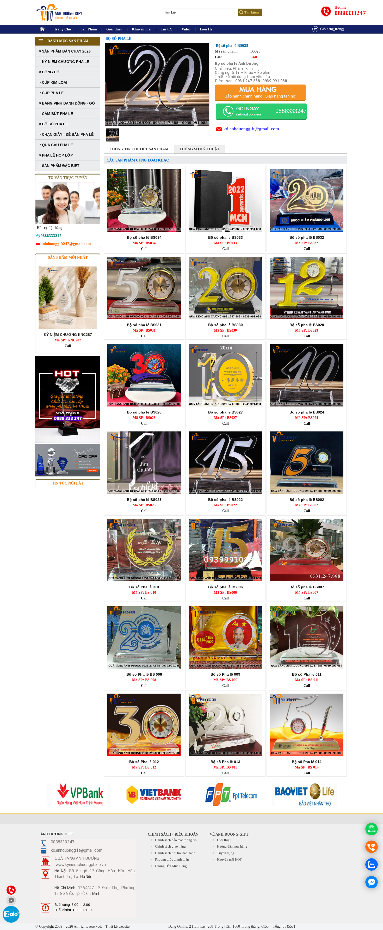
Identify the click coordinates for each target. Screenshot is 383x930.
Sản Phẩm (89, 29)
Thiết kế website (116, 926)
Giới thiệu (114, 29)
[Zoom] (157, 84)
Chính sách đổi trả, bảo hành (175, 853)
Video (186, 29)
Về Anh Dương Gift (229, 834)
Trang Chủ (62, 29)
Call (68, 322)
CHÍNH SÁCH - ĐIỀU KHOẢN (173, 834)
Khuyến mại (141, 29)
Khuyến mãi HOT (229, 859)
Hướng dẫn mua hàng (232, 846)
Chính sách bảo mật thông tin (176, 840)
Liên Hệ (206, 29)
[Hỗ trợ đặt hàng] (38, 236)
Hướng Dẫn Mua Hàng (171, 866)
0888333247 (350, 13)
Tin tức (166, 29)
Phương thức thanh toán (172, 859)
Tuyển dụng (225, 853)
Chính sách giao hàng (170, 846)
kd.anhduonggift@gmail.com (251, 128)
